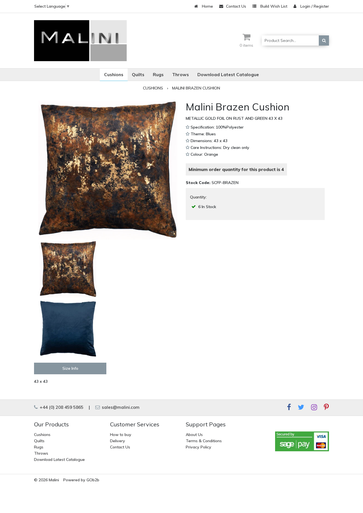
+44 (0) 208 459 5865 (61, 407)
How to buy (120, 434)
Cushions (42, 434)
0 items (246, 45)
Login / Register (314, 6)
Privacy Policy (198, 447)
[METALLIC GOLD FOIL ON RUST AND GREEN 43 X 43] (107, 170)
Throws (41, 453)
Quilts (39, 440)
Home (207, 6)
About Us (194, 434)
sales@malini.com (120, 407)
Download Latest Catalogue (59, 459)
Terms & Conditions (204, 440)
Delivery (117, 440)
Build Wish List (273, 6)
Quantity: (198, 197)
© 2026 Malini (46, 479)
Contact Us (236, 6)
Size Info (70, 368)
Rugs (38, 447)
